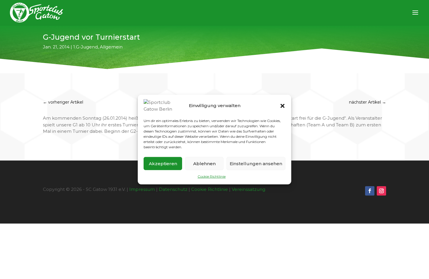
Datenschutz (173, 189)
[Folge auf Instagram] (381, 191)
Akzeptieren (163, 163)
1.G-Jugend (85, 47)
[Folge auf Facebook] (369, 191)
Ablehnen (204, 163)
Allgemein (111, 47)
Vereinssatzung (248, 189)
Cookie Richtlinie (212, 176)
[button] (282, 106)
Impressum (142, 189)
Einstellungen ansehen (256, 163)
